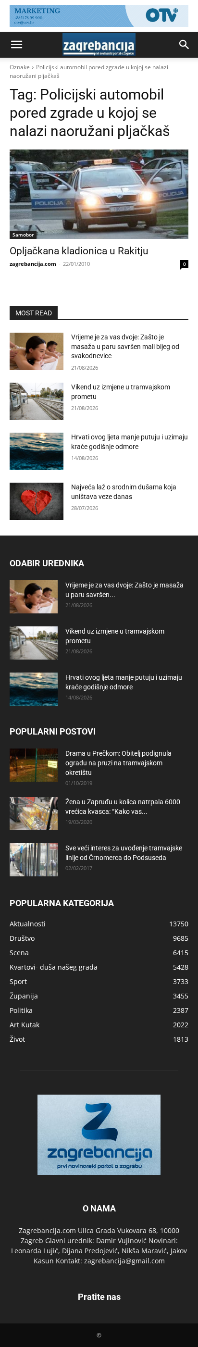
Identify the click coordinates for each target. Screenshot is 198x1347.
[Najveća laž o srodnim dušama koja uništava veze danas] (36, 501)
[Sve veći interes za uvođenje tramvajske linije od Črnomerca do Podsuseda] (34, 859)
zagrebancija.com (33, 263)
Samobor (23, 234)
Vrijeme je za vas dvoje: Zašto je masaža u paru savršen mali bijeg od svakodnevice (125, 346)
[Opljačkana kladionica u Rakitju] (99, 194)
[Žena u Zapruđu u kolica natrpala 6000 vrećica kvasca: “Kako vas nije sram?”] (34, 813)
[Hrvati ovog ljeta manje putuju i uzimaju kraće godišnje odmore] (36, 451)
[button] (16, 45)
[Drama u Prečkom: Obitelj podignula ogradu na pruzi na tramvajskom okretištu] (34, 765)
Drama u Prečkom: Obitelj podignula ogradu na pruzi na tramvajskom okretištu (118, 762)
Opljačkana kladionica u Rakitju (79, 251)
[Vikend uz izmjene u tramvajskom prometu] (36, 401)
